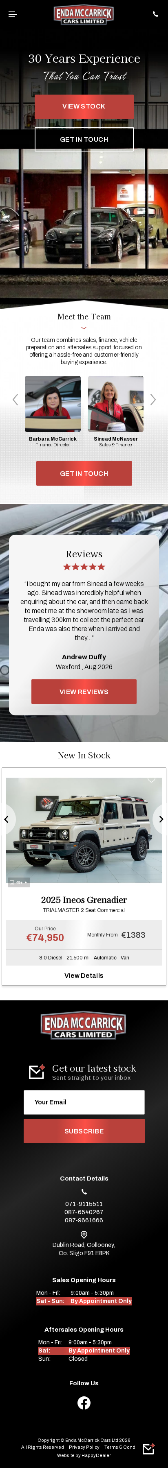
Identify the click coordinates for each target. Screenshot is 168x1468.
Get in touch (84, 139)
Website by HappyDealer (84, 1455)
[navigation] (13, 14)
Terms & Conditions (125, 1447)
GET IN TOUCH (84, 473)
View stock (84, 106)
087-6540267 (84, 1212)
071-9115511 (84, 1204)
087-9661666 (84, 1220)
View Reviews (84, 691)
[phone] (154, 14)
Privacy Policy (84, 1447)
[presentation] (15, 399)
